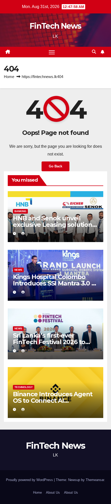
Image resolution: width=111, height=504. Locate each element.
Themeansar (95, 480)
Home (9, 76)
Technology (23, 387)
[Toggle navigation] (52, 52)
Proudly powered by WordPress (30, 480)
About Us (53, 492)
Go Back (55, 166)
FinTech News (55, 26)
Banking (20, 211)
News (18, 269)
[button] (94, 52)
